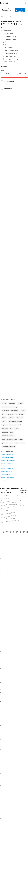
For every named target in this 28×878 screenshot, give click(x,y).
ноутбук (4, 403)
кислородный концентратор (9, 439)
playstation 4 (12, 403)
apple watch (20, 417)
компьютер (5, 428)
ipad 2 (11, 432)
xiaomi (19, 425)
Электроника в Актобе (7, 468)
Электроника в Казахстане (8, 480)
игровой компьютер (11, 414)
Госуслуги (8, 513)
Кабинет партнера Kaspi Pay (15, 520)
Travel (7, 498)
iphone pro (4, 443)
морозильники (6, 407)
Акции (7, 510)
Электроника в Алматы (7, 457)
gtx (11, 428)
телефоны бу (5, 410)
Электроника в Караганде (8, 460)
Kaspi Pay (13, 492)
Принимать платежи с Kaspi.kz (14, 510)
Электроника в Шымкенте (8, 463)
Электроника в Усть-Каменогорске (10, 466)
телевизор (20, 403)
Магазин (8, 495)
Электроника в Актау (6, 471)
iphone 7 (23, 410)
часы (11, 443)
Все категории (21, 10)
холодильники (15, 410)
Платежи (8, 501)
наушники (4, 425)
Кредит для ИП (15, 498)
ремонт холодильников (8, 435)
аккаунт (4, 417)
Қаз (26, 3)
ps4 (3, 414)
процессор (11, 417)
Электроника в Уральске (7, 477)
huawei (22, 443)
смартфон (21, 414)
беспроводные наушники (15, 421)
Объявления (7, 10)
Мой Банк (8, 504)
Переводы (8, 507)
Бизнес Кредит (15, 495)
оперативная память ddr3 (8, 446)
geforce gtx (5, 432)
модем (16, 443)
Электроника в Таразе (7, 474)
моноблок (12, 425)
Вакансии (22, 500)
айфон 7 (4, 421)
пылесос (16, 428)
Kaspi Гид (8, 521)
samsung (14, 407)
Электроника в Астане (7, 454)
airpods (21, 439)
